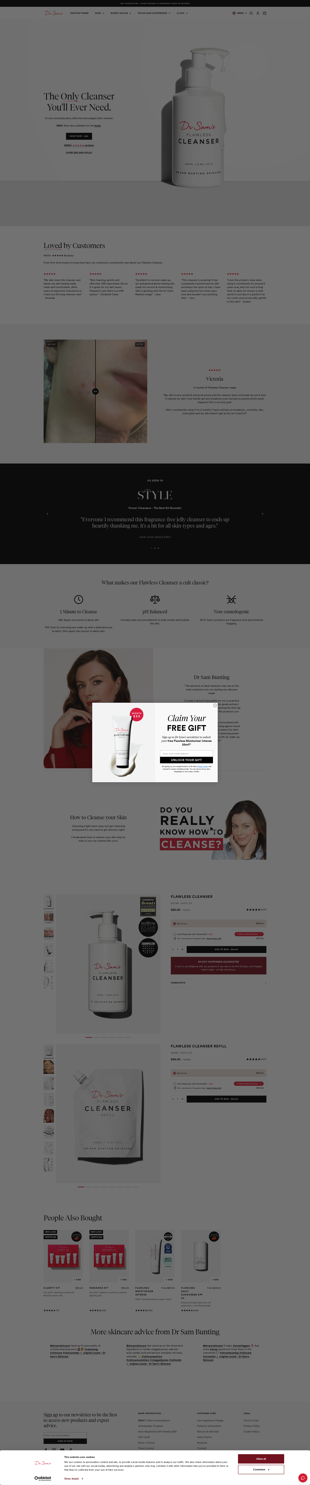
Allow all (261, 1458)
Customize (259, 1469)
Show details (71, 1478)
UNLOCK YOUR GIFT (186, 760)
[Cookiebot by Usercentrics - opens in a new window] (43, 1478)
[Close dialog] (215, 705)
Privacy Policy (203, 766)
